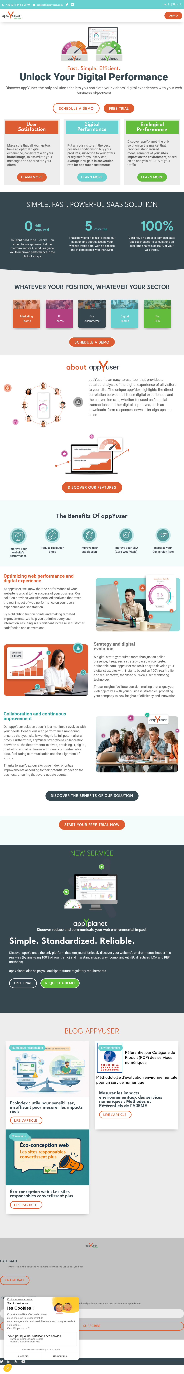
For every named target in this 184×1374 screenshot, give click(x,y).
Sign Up (177, 4)
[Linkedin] (72, 4)
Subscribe (92, 1326)
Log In (166, 4)
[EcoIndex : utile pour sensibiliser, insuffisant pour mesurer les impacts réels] (47, 1096)
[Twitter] (66, 4)
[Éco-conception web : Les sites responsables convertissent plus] (47, 1184)
